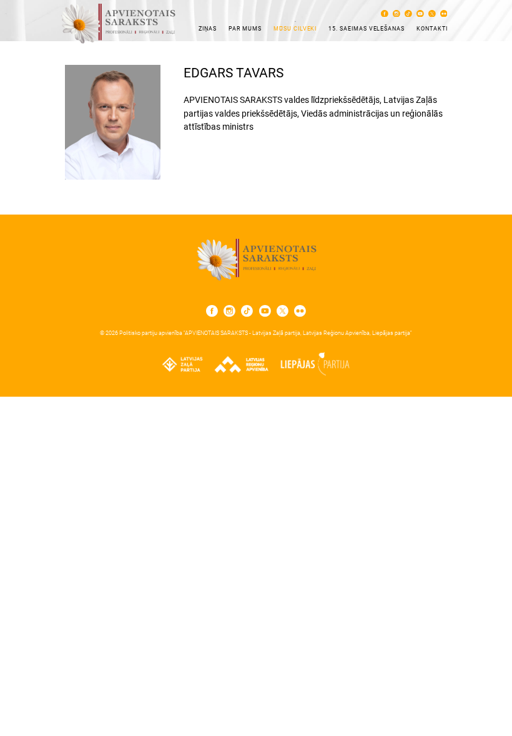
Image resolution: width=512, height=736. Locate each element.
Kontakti (432, 28)
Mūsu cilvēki (295, 28)
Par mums (245, 28)
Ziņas (208, 28)
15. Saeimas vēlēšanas (366, 28)
